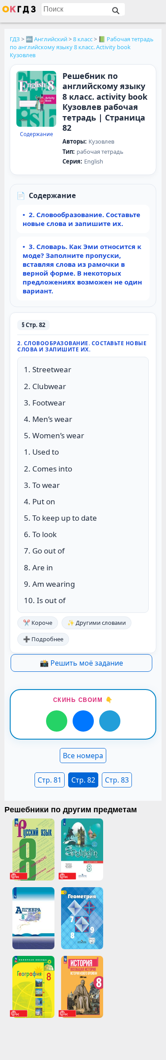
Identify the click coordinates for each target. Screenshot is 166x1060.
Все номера (83, 755)
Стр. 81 (50, 780)
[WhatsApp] (56, 721)
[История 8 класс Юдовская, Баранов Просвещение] (82, 987)
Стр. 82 (83, 780)
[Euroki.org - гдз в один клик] (19, 11)
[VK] (83, 721)
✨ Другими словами (96, 623)
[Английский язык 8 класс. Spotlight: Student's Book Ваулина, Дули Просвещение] (82, 849)
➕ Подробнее (43, 639)
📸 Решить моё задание (81, 663)
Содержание (36, 134)
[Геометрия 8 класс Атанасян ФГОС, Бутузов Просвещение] (82, 918)
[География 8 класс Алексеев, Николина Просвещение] (33, 987)
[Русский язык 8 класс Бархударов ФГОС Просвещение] (33, 849)
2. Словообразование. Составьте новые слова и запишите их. (81, 219)
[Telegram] (109, 721)
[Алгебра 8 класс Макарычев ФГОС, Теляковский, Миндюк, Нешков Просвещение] (33, 918)
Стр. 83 (117, 780)
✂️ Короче (37, 623)
